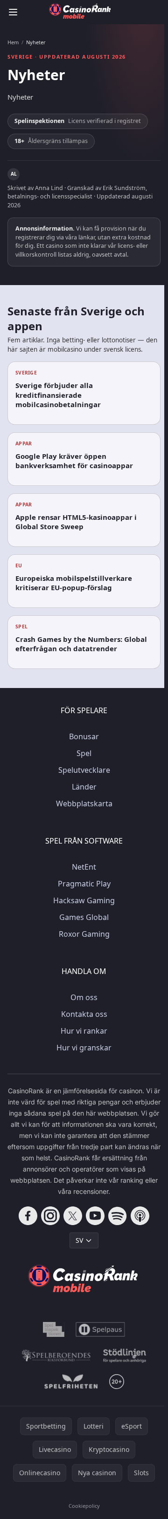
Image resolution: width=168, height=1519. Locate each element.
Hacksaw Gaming (84, 900)
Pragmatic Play (84, 884)
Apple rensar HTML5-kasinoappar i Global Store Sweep (76, 521)
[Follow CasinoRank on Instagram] (50, 1215)
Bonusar (84, 736)
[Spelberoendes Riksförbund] (56, 1355)
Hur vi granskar (84, 1047)
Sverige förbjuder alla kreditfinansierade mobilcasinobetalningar (58, 395)
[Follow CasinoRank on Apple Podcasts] (140, 1215)
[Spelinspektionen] (53, 1329)
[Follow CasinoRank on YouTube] (95, 1215)
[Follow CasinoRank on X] (72, 1215)
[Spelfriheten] (71, 1381)
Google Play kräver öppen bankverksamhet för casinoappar (74, 460)
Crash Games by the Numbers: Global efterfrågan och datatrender (81, 644)
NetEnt (84, 867)
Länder (84, 787)
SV (79, 1240)
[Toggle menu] (13, 12)
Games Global (84, 917)
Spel (84, 753)
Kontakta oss (84, 1014)
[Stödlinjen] (125, 1355)
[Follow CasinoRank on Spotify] (117, 1215)
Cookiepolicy (84, 1505)
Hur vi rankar (84, 1031)
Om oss (84, 997)
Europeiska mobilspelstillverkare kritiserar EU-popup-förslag (73, 583)
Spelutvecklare (84, 770)
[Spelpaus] (100, 1329)
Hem (13, 42)
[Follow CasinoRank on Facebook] (28, 1215)
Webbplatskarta (84, 803)
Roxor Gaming (84, 934)
